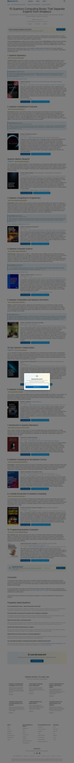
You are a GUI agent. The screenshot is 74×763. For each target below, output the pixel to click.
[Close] (48, 374)
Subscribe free (36, 387)
